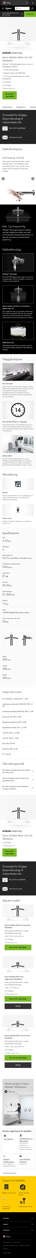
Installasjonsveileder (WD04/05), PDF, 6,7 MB (17, 711)
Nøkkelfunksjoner (7, 107)
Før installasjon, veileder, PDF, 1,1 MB (15, 699)
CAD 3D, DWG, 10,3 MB (10, 733)
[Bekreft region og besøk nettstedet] (33, 3)
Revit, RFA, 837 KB (8, 744)
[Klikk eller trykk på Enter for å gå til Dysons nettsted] (8, 9)
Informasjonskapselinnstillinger (10, 1245)
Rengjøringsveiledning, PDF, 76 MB (14, 722)
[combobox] (15, 3)
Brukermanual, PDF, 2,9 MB (11, 717)
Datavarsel (5, 1248)
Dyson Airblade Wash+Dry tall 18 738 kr (10, 14)
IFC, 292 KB (6, 754)
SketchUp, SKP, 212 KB (10, 749)
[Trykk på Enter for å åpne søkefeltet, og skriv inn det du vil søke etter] (22, 8)
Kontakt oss (30, 14)
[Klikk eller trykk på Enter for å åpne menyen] (3, 8)
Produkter (6, 1218)
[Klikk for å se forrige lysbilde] (3, 178)
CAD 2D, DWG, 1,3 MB (10, 738)
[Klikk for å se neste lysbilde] (33, 178)
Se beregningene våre (9, 1173)
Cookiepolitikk (16, 1242)
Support (5, 1224)
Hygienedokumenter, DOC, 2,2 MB (14, 727)
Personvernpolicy (7, 1242)
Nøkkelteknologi (21, 107)
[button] (18, 771)
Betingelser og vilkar (24, 1245)
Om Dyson (6, 1230)
